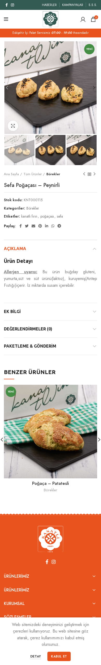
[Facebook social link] (6, 5)
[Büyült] (13, 126)
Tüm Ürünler (33, 174)
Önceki (84, 174)
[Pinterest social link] (40, 226)
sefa (60, 216)
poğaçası (47, 216)
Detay (35, 656)
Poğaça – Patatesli (50, 483)
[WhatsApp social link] (53, 226)
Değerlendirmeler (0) (28, 329)
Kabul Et (59, 656)
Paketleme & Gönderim (30, 346)
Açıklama (15, 248)
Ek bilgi (12, 311)
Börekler (53, 174)
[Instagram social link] (12, 5)
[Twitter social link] (26, 226)
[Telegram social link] (59, 226)
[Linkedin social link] (47, 226)
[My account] (83, 19)
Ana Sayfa (11, 174)
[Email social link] (33, 226)
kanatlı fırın (29, 216)
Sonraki (94, 174)
